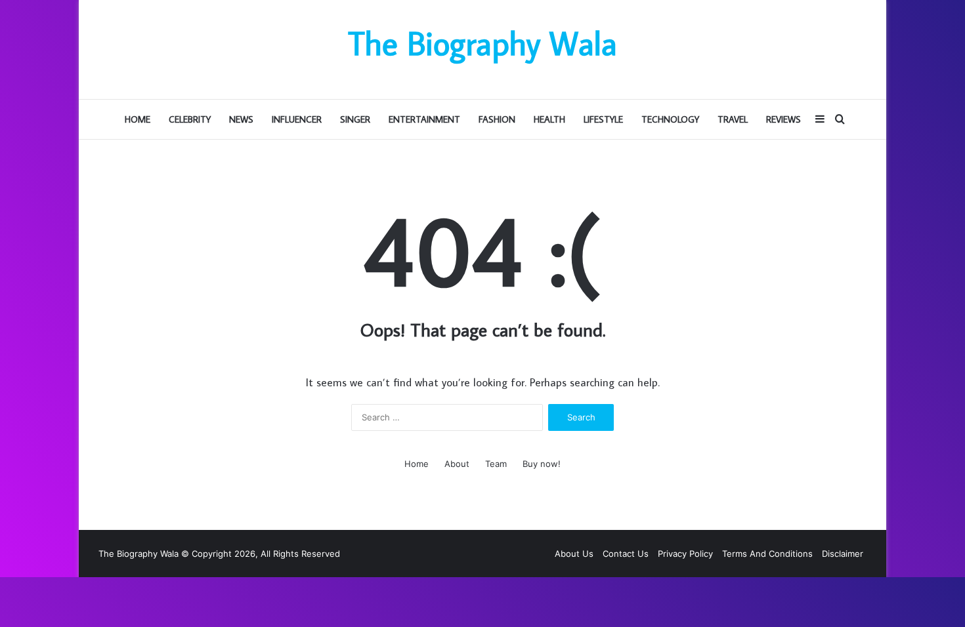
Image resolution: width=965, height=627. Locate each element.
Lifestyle (603, 119)
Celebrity (190, 119)
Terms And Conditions (767, 553)
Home (137, 119)
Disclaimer (842, 553)
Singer (355, 119)
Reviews (783, 119)
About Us (574, 553)
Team (496, 463)
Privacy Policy (685, 553)
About (456, 463)
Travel (733, 119)
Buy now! (542, 463)
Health (549, 119)
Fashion (497, 119)
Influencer (297, 119)
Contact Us (626, 553)
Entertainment (424, 119)
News (241, 119)
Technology (670, 119)
